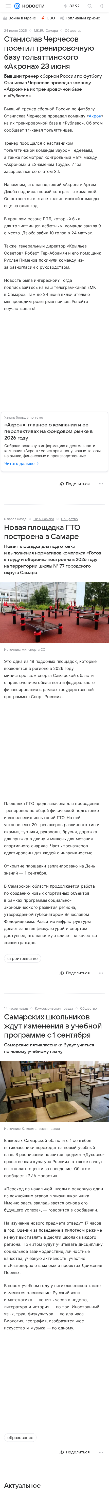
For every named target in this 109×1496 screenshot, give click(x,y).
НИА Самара (43, 519)
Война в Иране (22, 18)
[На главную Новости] (32, 6)
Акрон (95, 115)
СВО (51, 18)
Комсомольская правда (54, 1008)
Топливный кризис (83, 18)
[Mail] (17, 6)
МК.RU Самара (46, 30)
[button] (54, 613)
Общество (73, 30)
